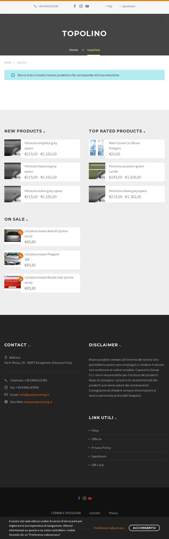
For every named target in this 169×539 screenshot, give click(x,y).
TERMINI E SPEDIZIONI (66, 513)
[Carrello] (8, 18)
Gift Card (97, 465)
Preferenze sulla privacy (109, 528)
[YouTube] (87, 6)
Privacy (113, 513)
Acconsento (144, 528)
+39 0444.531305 (48, 6)
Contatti (94, 513)
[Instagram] (81, 6)
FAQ (109, 6)
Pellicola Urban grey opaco (43, 191)
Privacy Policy (101, 448)
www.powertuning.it (38, 402)
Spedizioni (128, 6)
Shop (95, 430)
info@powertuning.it (34, 395)
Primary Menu (161, 18)
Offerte (97, 439)
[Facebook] (75, 6)
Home (8, 62)
